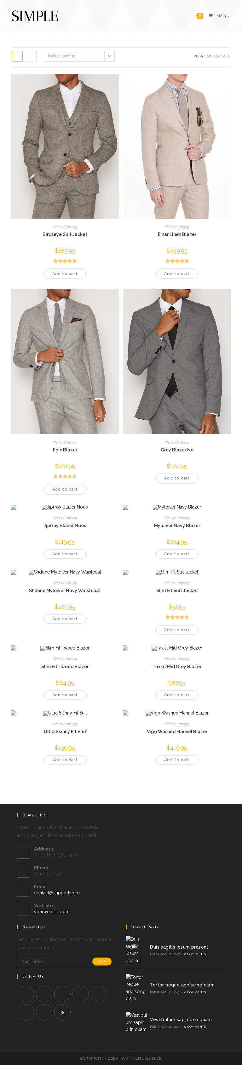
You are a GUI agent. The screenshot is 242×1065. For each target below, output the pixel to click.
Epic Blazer (65, 449)
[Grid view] (17, 56)
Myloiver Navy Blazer (177, 525)
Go (102, 961)
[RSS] (62, 1012)
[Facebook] (44, 994)
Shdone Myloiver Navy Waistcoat (65, 590)
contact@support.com (57, 892)
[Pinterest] (99, 994)
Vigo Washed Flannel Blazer (177, 731)
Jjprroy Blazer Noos (65, 525)
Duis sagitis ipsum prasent (179, 947)
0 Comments (195, 954)
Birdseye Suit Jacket (65, 234)
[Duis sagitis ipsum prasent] (136, 950)
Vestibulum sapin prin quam (181, 1019)
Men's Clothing (65, 227)
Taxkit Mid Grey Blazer (177, 666)
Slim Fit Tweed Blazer (65, 666)
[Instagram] (62, 994)
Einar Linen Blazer (177, 234)
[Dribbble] (26, 1012)
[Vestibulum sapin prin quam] (136, 1022)
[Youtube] (44, 1012)
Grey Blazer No (177, 449)
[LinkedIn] (80, 994)
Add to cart (65, 274)
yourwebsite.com (52, 911)
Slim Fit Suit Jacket (177, 590)
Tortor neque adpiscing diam (182, 984)
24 (217, 56)
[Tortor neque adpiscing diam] (136, 988)
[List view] (31, 56)
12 (209, 56)
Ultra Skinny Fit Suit (65, 731)
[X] (26, 994)
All (226, 56)
